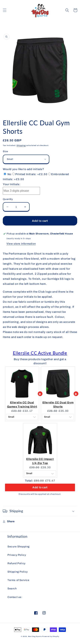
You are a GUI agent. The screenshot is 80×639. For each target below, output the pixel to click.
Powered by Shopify (50, 636)
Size (5, 151)
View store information (21, 243)
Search (12, 588)
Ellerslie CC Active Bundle (40, 352)
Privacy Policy (16, 555)
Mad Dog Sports (35, 636)
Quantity (8, 199)
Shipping (21, 145)
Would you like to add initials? (23, 169)
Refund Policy (16, 563)
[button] (5, 10)
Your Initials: (11, 184)
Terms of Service (18, 580)
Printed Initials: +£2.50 (31, 174)
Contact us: (15, 597)
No (9, 174)
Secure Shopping (18, 546)
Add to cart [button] (40, 487)
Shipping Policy (17, 571)
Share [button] (11, 521)
